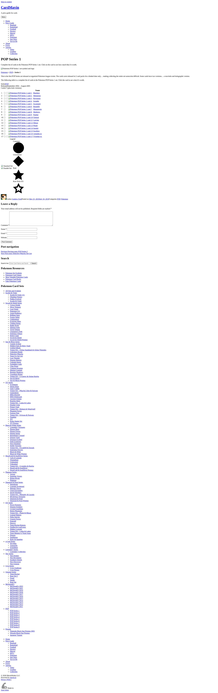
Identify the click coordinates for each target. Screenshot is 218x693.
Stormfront (14, 484)
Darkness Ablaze (16, 334)
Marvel (12, 33)
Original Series (10, 572)
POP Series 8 (14, 625)
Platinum (13, 480)
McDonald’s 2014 (16, 601)
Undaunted (14, 462)
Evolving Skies (15, 321)
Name (4, 229)
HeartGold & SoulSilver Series (16, 456)
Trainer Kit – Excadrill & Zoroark (22, 448)
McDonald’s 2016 (16, 596)
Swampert (37, 104)
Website (4, 238)
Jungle (12, 580)
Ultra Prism (14, 366)
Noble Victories (15, 446)
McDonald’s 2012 (16, 605)
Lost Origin (14, 309)
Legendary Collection (18, 552)
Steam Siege (14, 387)
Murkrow (36, 112)
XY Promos (14, 423)
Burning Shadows (16, 372)
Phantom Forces (16, 411)
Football (13, 29)
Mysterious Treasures (17, 497)
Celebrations (14, 319)
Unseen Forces (15, 519)
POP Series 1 (14, 611)
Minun (35, 123)
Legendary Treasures (17, 427)
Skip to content (6, 2)
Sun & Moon (14, 378)
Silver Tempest (15, 307)
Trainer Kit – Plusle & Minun (20, 513)
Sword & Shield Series (13, 303)
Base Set (13, 582)
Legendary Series (11, 550)
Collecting (13, 54)
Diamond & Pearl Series (14, 482)
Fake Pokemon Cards (13, 281)
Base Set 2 (14, 576)
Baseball (13, 25)
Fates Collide (14, 389)
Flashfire (13, 417)
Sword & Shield (16, 338)
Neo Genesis (14, 564)
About (7, 43)
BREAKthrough (16, 397)
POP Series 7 (14, 623)
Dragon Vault (15, 438)
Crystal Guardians (16, 509)
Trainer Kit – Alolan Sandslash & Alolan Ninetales (28, 350)
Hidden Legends (16, 529)
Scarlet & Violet (11, 293)
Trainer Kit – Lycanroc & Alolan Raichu (24, 376)
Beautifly (36, 107)
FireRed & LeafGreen (18, 527)
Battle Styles (14, 325)
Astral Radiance (15, 313)
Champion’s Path (16, 332)
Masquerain (37, 109)
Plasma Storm (15, 433)
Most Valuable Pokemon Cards (16, 277)
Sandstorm (14, 537)
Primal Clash (14, 407)
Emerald (13, 521)
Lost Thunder (15, 358)
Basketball (13, 27)
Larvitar (36, 120)
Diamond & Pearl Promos (19, 501)
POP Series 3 (14, 615)
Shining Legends (16, 370)
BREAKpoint (15, 395)
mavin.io (13, 678)
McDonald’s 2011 (16, 607)
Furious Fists (14, 413)
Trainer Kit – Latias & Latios (20, 403)
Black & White (15, 452)
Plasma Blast (14, 429)
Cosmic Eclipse (15, 344)
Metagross (37, 96)
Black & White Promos (18, 454)
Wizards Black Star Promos (20, 633)
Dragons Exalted (16, 440)
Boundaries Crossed (17, 435)
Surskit (35, 128)
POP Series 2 (14, 613)
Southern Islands (16, 560)
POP (11, 72)
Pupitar (35, 115)
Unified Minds (15, 348)
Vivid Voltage (15, 330)
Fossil (12, 578)
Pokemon (13, 37)
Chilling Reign (15, 323)
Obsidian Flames (16, 297)
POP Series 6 (14, 621)
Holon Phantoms (16, 511)
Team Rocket (15, 574)
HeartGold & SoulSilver (18, 468)
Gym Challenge (15, 568)
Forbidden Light (16, 364)
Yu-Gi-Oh (13, 41)
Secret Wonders (15, 493)
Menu (3, 17)
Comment (5, 225)
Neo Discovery (15, 562)
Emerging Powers (16, 450)
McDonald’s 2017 (16, 594)
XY (11, 419)
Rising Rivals (15, 478)
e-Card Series (10, 541)
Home (7, 21)
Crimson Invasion (16, 368)
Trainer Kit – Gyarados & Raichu (22, 466)
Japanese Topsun (16, 635)
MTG (12, 35)
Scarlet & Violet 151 (17, 295)
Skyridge (13, 543)
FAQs (7, 45)
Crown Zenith (15, 305)
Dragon (12, 535)
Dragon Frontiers (16, 507)
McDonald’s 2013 (16, 603)
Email (3, 233)
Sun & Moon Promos (17, 380)
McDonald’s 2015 (16, 598)
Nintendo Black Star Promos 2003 (22, 631)
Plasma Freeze (15, 431)
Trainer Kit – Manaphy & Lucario (22, 495)
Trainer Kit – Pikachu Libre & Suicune (24, 391)
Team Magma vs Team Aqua (20, 533)
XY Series (9, 383)
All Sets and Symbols (13, 291)
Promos (8, 629)
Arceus (12, 474)
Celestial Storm (15, 362)
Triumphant (14, 460)
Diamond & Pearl (16, 499)
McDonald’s (9, 584)
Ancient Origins (15, 399)
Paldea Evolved (15, 299)
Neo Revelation (15, 558)
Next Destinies (15, 444)
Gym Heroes (14, 570)
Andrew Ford (17, 199)
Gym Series (9, 566)
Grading (13, 52)
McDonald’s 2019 (16, 590)
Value (12, 49)
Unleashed (14, 464)
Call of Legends (15, 458)
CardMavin (10, 7)
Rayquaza (36, 98)
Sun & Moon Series (12, 342)
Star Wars (13, 39)
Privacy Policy (6, 680)
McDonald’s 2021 (16, 588)
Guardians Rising (16, 374)
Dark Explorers (15, 442)
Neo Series (9, 554)
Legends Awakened (17, 486)
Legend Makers (15, 515)
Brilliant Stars (15, 315)
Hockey (13, 31)
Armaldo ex (37, 134)
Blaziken (36, 93)
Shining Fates (15, 328)
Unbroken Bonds (16, 352)
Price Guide (9, 23)
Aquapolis (13, 546)
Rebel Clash (14, 336)
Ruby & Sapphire (16, 539)
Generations (14, 393)
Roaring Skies (15, 401)
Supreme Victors (16, 476)
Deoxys (13, 523)
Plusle (35, 126)
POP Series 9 (14, 627)
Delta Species (15, 517)
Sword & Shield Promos (18, 340)
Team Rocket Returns (18, 525)
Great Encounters (16, 491)
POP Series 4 (14, 617)
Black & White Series (13, 425)
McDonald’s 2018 (16, 592)
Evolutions (14, 385)
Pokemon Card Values (13, 275)
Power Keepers (15, 505)
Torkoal (36, 117)
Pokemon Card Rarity (13, 279)
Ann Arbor (5, 690)
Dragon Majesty (16, 360)
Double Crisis (15, 405)
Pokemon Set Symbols (13, 273)
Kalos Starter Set (16, 421)
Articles (8, 47)
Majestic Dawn (15, 488)
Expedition (14, 548)
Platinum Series (11, 472)
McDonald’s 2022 (16, 586)
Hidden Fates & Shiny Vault (20, 346)
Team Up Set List (16, 356)
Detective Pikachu (16, 354)
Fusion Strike (15, 317)
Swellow (36, 131)
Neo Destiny (14, 556)
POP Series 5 (14, 619)
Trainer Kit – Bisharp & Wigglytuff (22, 409)
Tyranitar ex (37, 136)
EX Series (9, 503)
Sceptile (36, 101)
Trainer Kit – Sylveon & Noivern (22, 415)
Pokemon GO (15, 311)
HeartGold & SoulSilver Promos (21, 470)
